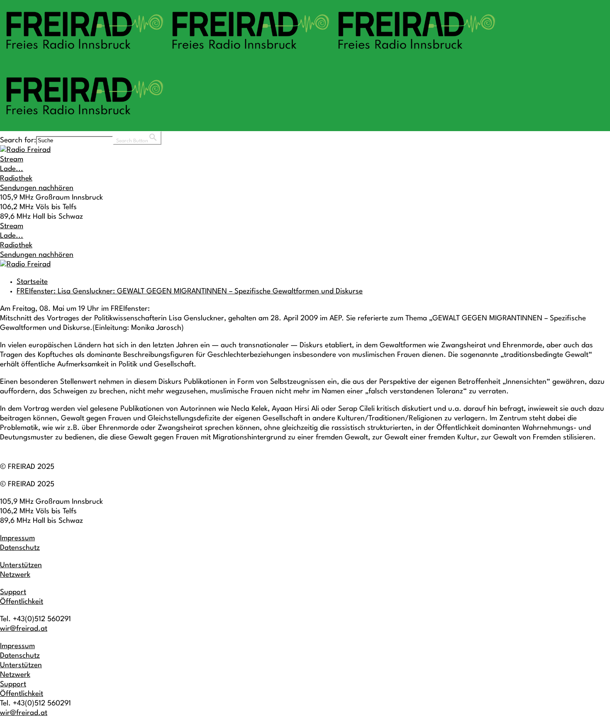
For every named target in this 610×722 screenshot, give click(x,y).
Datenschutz (20, 547)
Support (13, 592)
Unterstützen (21, 565)
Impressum (17, 538)
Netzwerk (15, 574)
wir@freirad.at (23, 628)
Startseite (32, 281)
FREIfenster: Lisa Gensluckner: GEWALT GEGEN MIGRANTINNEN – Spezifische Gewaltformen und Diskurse (190, 291)
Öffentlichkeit (21, 601)
